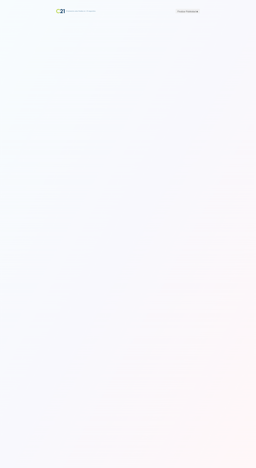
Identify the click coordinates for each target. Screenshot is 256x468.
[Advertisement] (128, 31)
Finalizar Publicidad (186, 11)
